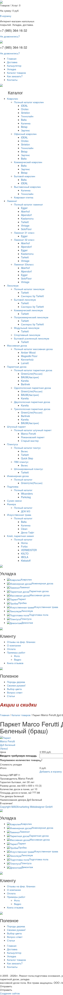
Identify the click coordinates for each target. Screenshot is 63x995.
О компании (14, 645)
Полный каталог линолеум (29, 289)
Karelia (25, 380)
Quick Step (27, 458)
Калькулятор (14, 65)
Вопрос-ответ (14, 692)
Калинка (25, 123)
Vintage (25, 225)
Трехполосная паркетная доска (32, 409)
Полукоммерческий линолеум (31, 317)
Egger (24, 208)
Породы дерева (16, 682)
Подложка (12, 486)
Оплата (11, 649)
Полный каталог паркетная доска (33, 370)
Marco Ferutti (28, 433)
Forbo (24, 546)
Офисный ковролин (25, 134)
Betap (24, 127)
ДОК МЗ (25, 511)
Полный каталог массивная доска (33, 349)
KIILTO (25, 553)
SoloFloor (26, 229)
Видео (17, 659)
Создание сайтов (10, 993)
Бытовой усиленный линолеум (31, 338)
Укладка (11, 69)
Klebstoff (25, 560)
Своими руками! (16, 685)
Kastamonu (27, 218)
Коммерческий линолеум (28, 310)
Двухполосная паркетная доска (32, 402)
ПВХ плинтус (21, 462)
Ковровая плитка (23, 197)
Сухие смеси (14, 500)
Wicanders (27, 493)
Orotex (25, 109)
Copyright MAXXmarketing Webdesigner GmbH (26, 806)
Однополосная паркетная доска (32, 388)
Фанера (11, 504)
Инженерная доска (18, 476)
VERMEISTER (29, 550)
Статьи (11, 696)
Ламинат (12, 201)
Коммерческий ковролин (28, 162)
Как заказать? (15, 76)
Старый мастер (30, 440)
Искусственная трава (19, 514)
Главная (11, 58)
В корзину (5, 16)
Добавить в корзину (51, 771)
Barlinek (25, 384)
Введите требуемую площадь (18, 755)
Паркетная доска (16, 366)
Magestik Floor (29, 356)
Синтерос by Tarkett (32, 296)
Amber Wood (28, 352)
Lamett (25, 363)
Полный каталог (23, 479)
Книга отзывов (15, 663)
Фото (17, 656)
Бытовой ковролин (24, 176)
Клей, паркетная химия (20, 536)
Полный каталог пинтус (27, 447)
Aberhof (25, 211)
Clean (24, 529)
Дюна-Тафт (27, 532)
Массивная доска (17, 345)
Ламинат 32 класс (24, 239)
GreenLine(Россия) (32, 373)
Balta (24, 119)
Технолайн (27, 116)
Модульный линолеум (26, 328)
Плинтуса (12, 444)
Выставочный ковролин (27, 186)
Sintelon (25, 112)
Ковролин (12, 98)
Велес (24, 451)
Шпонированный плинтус (28, 469)
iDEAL (24, 105)
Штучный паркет (16, 426)
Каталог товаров (16, 72)
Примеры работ (16, 652)
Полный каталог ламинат (28, 204)
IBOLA (24, 557)
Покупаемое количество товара (20, 760)
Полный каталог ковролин (29, 102)
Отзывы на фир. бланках (21, 642)
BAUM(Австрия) (30, 377)
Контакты (12, 79)
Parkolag (26, 497)
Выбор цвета (14, 689)
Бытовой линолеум (25, 299)
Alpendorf (26, 215)
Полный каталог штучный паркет (32, 430)
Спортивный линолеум (27, 335)
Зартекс (25, 130)
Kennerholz (27, 359)
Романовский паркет (32, 437)
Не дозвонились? (10, 36)
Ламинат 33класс (24, 264)
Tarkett (25, 222)
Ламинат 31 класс (24, 232)
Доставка (12, 62)
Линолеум (13, 285)
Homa (24, 543)
